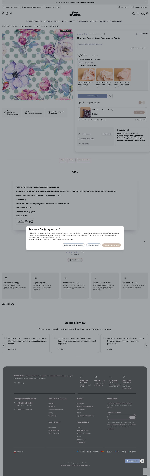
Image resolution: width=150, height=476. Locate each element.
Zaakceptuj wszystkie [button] (111, 245)
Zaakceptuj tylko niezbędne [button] (73, 245)
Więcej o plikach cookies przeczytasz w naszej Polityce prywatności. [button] (51, 239)
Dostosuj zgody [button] (93, 245)
